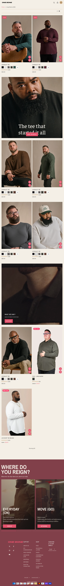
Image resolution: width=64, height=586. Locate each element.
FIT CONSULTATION (27, 549)
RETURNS (25, 562)
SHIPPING (26, 559)
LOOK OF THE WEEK (39, 566)
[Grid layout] (59, 11)
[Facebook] (13, 546)
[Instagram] (9, 550)
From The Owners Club (26, 565)
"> (4, 16)
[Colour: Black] (3, 67)
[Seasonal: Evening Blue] (14, 67)
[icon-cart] (57, 2)
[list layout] (57, 11)
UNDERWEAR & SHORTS (39, 555)
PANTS (37, 552)
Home (3, 7)
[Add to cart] (29, 60)
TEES (37, 545)
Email (50, 549)
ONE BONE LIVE (26, 555)
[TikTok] (13, 550)
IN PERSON (39, 563)
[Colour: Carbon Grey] (8, 67)
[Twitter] (9, 546)
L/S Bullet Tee (6, 64)
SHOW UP (9, 526)
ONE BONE (34, 581)
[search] (54, 2)
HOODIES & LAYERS (39, 549)
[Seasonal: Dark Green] (11, 67)
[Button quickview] (29, 57)
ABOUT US (26, 545)
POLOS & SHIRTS (38, 560)
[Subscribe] (54, 549)
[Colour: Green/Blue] (33, 379)
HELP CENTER (27, 552)
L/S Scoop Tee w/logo (8, 438)
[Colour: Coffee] (14, 192)
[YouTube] (9, 554)
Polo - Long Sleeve (37, 376)
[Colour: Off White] (6, 67)
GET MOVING (44, 526)
